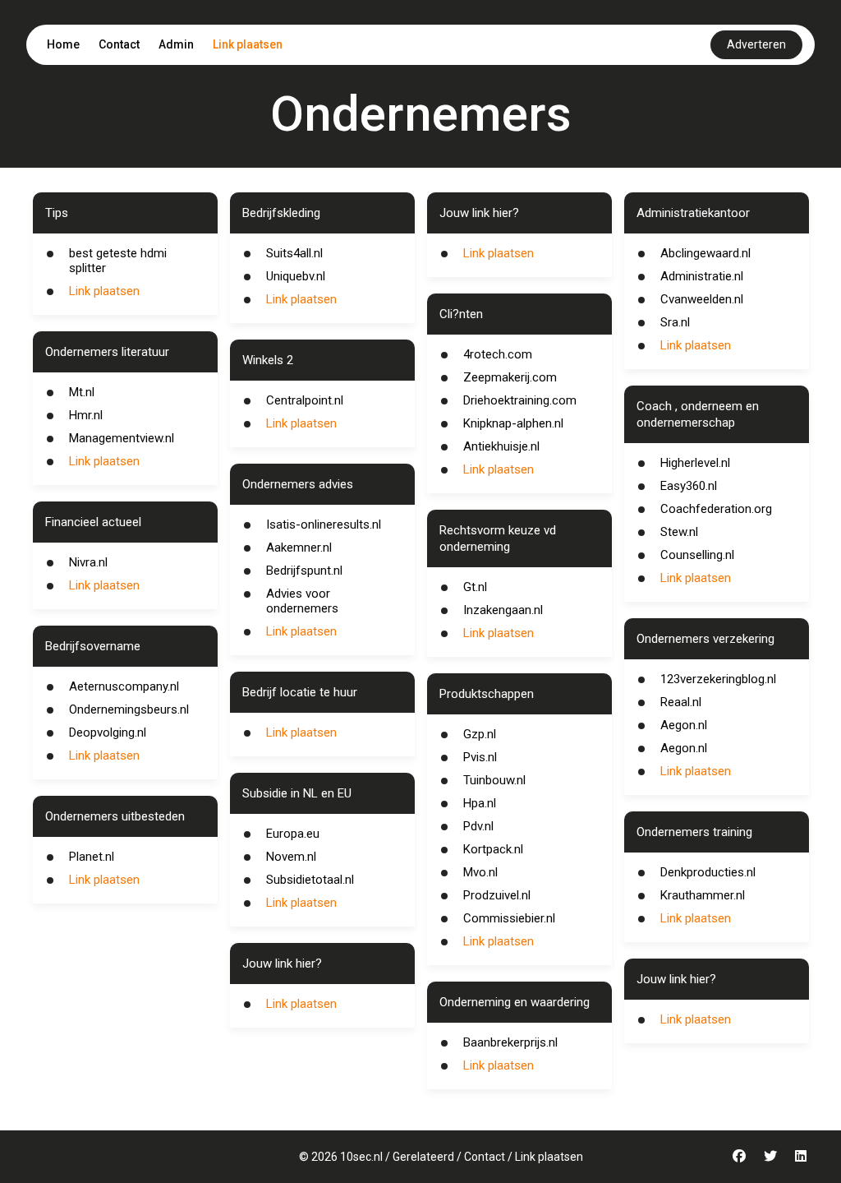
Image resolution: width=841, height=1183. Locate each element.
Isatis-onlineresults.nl (323, 524)
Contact (119, 44)
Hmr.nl (86, 415)
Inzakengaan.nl (503, 610)
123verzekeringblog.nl (718, 679)
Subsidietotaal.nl (310, 879)
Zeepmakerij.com (510, 377)
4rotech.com (497, 354)
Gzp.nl (479, 734)
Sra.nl (675, 322)
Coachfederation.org (716, 508)
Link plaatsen (248, 44)
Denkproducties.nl (708, 872)
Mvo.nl (480, 872)
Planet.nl (91, 856)
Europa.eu (292, 833)
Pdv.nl (478, 826)
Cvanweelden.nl (701, 299)
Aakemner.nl (299, 547)
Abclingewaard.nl (705, 253)
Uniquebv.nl (295, 276)
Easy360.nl (688, 485)
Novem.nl (291, 856)
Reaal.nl (680, 702)
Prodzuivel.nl (497, 895)
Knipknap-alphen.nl (513, 423)
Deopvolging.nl (107, 732)
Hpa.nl (479, 803)
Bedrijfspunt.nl (304, 570)
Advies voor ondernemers (302, 601)
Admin (176, 44)
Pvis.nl (480, 757)
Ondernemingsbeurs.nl (129, 709)
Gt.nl (475, 587)
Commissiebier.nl (509, 918)
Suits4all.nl (294, 253)
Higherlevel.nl (695, 462)
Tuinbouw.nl (494, 780)
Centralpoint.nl (304, 400)
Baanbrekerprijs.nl (510, 1042)
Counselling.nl (697, 555)
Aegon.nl (683, 725)
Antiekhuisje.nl (501, 446)
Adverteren (756, 44)
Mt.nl (81, 392)
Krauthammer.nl (702, 895)
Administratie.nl (701, 276)
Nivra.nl (88, 562)
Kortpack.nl (493, 849)
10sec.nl (361, 1156)
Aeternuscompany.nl (124, 686)
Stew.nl (679, 531)
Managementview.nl (121, 438)
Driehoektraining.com (520, 400)
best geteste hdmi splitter (118, 260)
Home (63, 44)
